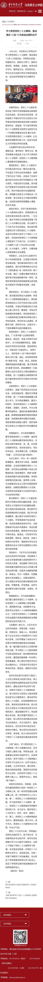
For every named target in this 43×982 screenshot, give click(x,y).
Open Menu (40, 11)
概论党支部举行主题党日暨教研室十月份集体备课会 (20, 886)
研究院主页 (21, 11)
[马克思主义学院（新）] (21, 3)
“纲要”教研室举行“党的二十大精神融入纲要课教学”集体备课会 (21, 897)
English (30, 11)
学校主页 (12, 11)
